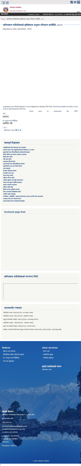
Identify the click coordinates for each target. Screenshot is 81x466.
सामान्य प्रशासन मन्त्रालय (10, 185)
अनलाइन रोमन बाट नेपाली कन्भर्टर (12, 198)
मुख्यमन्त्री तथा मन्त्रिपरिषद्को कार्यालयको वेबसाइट (16, 152)
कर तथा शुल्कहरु (8, 361)
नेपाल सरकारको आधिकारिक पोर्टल (12, 191)
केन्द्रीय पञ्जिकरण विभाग (9, 171)
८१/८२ (5, 127)
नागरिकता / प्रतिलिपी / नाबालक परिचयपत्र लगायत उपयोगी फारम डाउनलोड (23, 196)
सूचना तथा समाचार (9, 351)
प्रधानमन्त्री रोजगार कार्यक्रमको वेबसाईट (14, 201)
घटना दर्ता (46, 351)
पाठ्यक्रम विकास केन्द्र (9, 161)
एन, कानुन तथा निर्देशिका (11, 358)
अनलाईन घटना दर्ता (8, 173)
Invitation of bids (28, 14)
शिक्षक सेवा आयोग (7, 157)
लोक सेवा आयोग (7, 159)
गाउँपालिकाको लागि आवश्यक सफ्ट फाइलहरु (14, 147)
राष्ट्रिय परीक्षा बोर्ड (8, 187)
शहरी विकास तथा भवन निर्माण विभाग (12, 166)
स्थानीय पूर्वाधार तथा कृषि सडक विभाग (13, 180)
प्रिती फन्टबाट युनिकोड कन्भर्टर (11, 189)
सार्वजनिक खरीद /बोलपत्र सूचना (13, 354)
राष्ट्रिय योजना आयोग (8, 178)
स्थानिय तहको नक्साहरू (9, 194)
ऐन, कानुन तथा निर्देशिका (10, 121)
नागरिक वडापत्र (48, 358)
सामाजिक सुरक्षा (48, 354)
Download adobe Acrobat (63, 106)
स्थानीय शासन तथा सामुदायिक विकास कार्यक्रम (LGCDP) (18, 150)
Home (3, 19)
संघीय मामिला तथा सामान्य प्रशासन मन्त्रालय (14, 154)
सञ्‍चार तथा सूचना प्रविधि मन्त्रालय (12, 182)
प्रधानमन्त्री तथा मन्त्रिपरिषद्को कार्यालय (14, 164)
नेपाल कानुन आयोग (8, 175)
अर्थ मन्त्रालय (6, 168)
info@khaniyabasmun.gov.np (13, 429)
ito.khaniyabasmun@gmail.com (14, 426)
